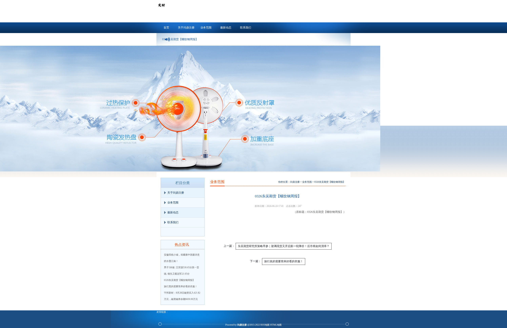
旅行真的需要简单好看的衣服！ (180, 286)
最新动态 (225, 27)
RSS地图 (265, 324)
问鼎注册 (295, 182)
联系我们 (245, 27)
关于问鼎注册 (186, 27)
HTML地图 (276, 324)
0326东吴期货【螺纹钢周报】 (179, 280)
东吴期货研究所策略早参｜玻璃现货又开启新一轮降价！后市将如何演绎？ (283, 246)
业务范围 (206, 27)
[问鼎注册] (161, 9)
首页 (166, 27)
